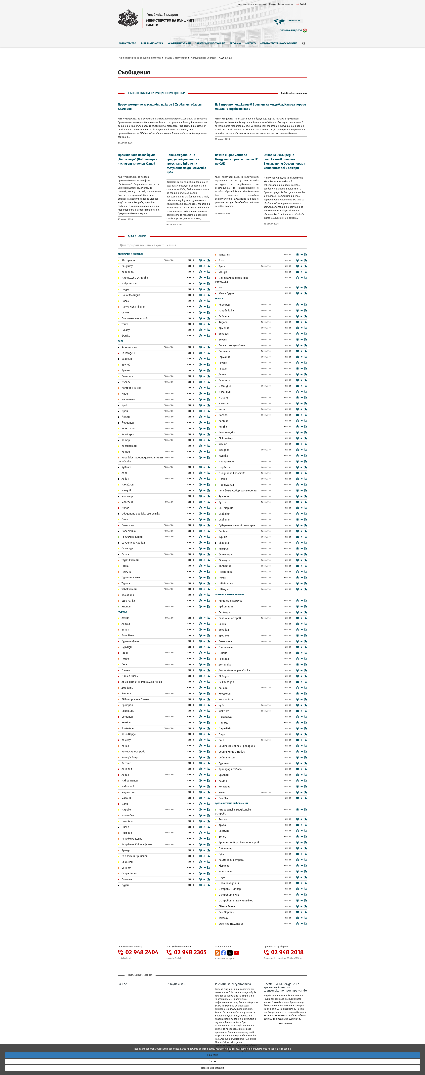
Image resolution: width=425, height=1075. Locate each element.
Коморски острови (133, 751)
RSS (217, 953)
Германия (224, 357)
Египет (126, 693)
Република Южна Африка (137, 844)
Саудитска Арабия (133, 542)
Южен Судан (226, 293)
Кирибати (127, 271)
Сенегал (126, 867)
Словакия (224, 513)
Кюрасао (223, 865)
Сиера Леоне (129, 873)
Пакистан (127, 525)
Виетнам (127, 376)
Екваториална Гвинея (135, 699)
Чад (220, 287)
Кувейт (126, 467)
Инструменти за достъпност (252, 4)
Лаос (124, 473)
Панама (223, 722)
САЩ (221, 740)
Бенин (125, 629)
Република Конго (131, 838)
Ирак (124, 405)
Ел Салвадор (226, 682)
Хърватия (224, 566)
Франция (224, 560)
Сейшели (127, 861)
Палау (125, 300)
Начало (272, 4)
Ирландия (224, 386)
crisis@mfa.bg (124, 958)
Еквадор (223, 676)
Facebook (223, 953)
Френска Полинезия (231, 923)
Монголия (127, 502)
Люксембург (226, 438)
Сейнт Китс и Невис (231, 751)
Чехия (222, 577)
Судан (125, 885)
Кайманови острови (231, 859)
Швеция (223, 589)
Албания (223, 316)
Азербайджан (226, 310)
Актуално (235, 43)
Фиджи (125, 335)
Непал (125, 507)
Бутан (125, 370)
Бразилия (224, 635)
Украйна (223, 542)
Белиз (222, 624)
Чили (221, 792)
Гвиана (222, 653)
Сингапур (127, 548)
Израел (125, 382)
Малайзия (127, 484)
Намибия (127, 821)
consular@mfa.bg (174, 958)
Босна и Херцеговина (231, 345)
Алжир (125, 618)
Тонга (124, 324)
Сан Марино (225, 508)
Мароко (126, 809)
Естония (224, 380)
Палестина (128, 531)
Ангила (222, 819)
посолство (168, 260)
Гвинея (125, 670)
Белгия (222, 339)
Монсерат (225, 871)
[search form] (303, 43)
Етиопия (127, 716)
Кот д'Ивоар (129, 757)
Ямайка (223, 798)
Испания (223, 397)
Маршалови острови (134, 277)
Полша (222, 479)
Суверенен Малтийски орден (236, 525)
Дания (222, 374)
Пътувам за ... (295, 21)
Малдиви (126, 490)
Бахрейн (126, 358)
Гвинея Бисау (129, 676)
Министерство (127, 43)
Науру (125, 289)
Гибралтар (225, 848)
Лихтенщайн (226, 432)
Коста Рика (225, 699)
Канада (223, 687)
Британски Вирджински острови (239, 842)
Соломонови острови (134, 318)
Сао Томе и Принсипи (134, 856)
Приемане (212, 1055)
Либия (125, 774)
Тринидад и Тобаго (230, 769)
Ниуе (221, 877)
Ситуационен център (291, 30)
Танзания (224, 254)
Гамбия (125, 658)
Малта (222, 444)
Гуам (221, 854)
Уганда (222, 272)
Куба (221, 705)
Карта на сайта (285, 4)
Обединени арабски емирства (140, 513)
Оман (124, 519)
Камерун (126, 739)
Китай (125, 451)
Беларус (223, 333)
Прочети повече (285, 1024)
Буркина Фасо (130, 641)
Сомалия (126, 879)
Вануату (127, 266)
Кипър (222, 409)
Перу (221, 734)
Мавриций (127, 786)
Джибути (127, 687)
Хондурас (224, 786)
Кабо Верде (128, 734)
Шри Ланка (128, 600)
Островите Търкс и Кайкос (235, 900)
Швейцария (225, 583)
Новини (190, 260)
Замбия (126, 722)
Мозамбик (127, 815)
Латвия (223, 420)
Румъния (223, 496)
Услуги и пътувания (179, 43)
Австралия (128, 260)
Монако (223, 455)
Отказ (212, 1061)
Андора (223, 322)
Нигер (125, 827)
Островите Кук (228, 894)
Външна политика (152, 43)
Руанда (125, 850)
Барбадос (224, 612)
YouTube (236, 953)
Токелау (223, 918)
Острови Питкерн (230, 888)
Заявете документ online (210, 43)
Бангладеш (128, 353)
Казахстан (128, 428)
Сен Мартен (226, 912)
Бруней (125, 364)
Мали (124, 803)
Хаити (222, 780)
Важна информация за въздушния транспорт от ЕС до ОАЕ (236, 159)
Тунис (221, 266)
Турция (125, 583)
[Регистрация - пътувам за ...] (204, 260)
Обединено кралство (231, 473)
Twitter (230, 953)
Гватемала (225, 647)
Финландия (225, 554)
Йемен (125, 416)
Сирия (125, 554)
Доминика (224, 664)
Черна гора (225, 571)
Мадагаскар (128, 792)
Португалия (226, 484)
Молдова (223, 449)
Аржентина (225, 606)
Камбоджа (127, 434)
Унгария (223, 548)
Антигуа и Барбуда (230, 600)
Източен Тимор (131, 387)
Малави (126, 798)
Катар (125, 440)
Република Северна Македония (237, 490)
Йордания (127, 422)
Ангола (125, 623)
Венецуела (225, 641)
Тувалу (125, 330)
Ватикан (224, 351)
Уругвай (223, 775)
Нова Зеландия (130, 295)
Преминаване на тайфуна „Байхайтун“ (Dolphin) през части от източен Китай (137, 159)
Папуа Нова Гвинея (133, 306)
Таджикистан (130, 560)
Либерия (126, 769)
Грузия (222, 362)
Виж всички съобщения (294, 93)
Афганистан (129, 347)
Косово (222, 415)
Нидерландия (226, 461)
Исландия (224, 391)
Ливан (125, 478)
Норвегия (224, 467)
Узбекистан (129, 589)
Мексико (223, 711)
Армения (223, 328)
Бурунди (126, 647)
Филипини (127, 594)
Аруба (222, 825)
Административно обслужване (278, 43)
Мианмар (127, 496)
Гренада (223, 658)
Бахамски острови (230, 618)
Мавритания (129, 780)
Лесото (126, 763)
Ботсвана (127, 635)
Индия (125, 393)
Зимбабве (127, 728)
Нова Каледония (228, 883)
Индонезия (128, 399)
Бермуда (223, 830)
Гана (124, 664)
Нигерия (126, 832)
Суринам (223, 763)
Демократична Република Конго (141, 681)
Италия (223, 403)
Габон (124, 652)
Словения (224, 519)
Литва (222, 426)
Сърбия (223, 531)
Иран (124, 411)
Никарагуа (225, 716)
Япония (126, 606)
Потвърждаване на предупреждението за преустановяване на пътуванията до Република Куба (186, 163)
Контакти (250, 43)
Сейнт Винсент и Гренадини (236, 745)
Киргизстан (129, 445)
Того (221, 260)
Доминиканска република (234, 670)
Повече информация (212, 1068)
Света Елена (226, 906)
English (303, 4)
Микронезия (129, 283)
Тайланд (126, 571)
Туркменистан (130, 577)
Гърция (222, 368)
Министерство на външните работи (140, 57)
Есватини (127, 710)
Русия (222, 502)
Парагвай (224, 728)
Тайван (125, 565)
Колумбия (224, 693)
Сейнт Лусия (226, 757)
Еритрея (127, 705)
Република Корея (132, 536)
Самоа (125, 312)
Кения (125, 745)
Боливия (223, 629)
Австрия (224, 304)
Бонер (222, 836)
